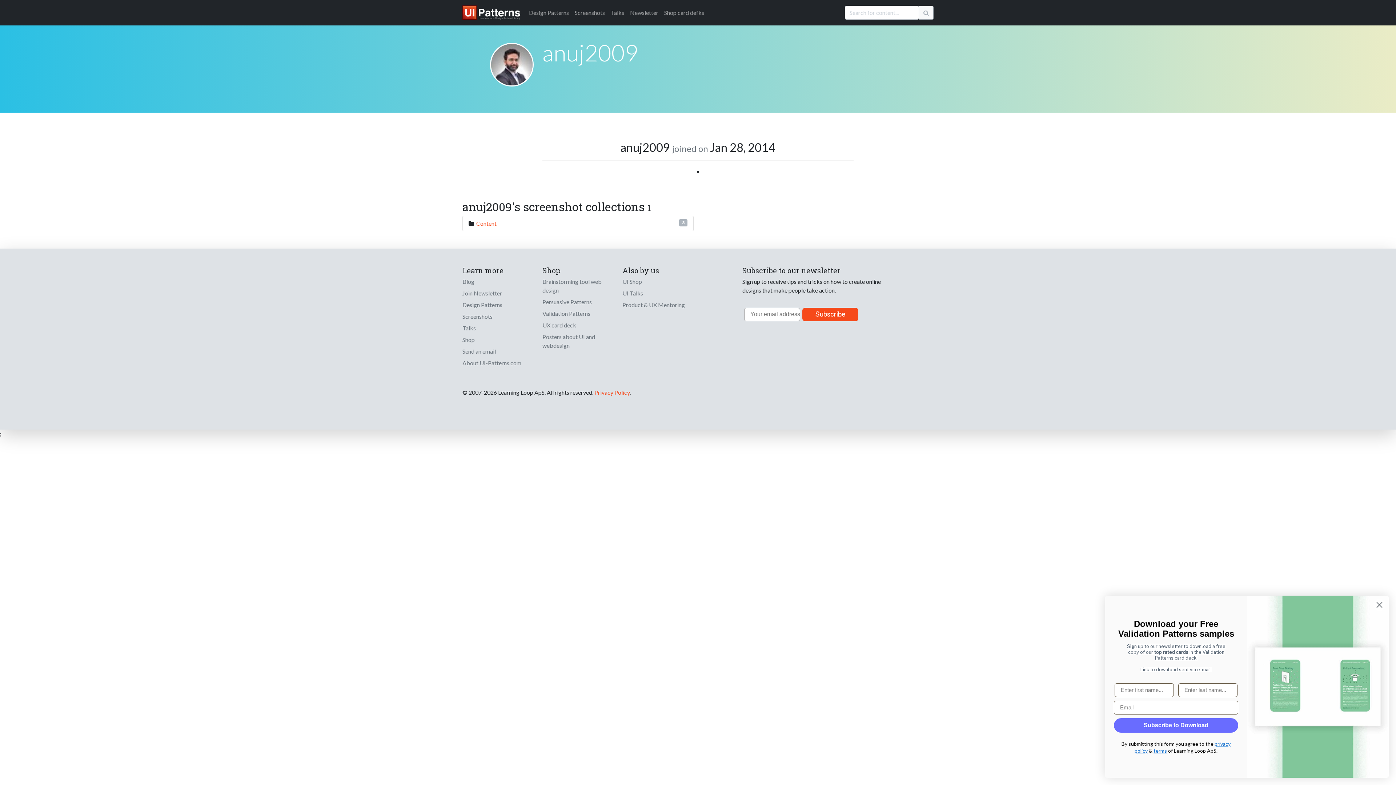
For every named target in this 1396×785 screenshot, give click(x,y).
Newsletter (644, 12)
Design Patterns (482, 304)
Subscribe (830, 314)
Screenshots (590, 12)
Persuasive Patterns (567, 301)
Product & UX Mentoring (653, 304)
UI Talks (632, 293)
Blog (468, 281)
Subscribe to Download (1176, 725)
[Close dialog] (1379, 605)
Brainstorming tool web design (572, 286)
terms (1160, 751)
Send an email (479, 351)
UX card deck (559, 325)
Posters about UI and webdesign (568, 341)
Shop (468, 339)
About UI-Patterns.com (491, 362)
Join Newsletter (482, 293)
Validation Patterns (566, 313)
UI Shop (632, 281)
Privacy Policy (612, 392)
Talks (617, 12)
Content (486, 223)
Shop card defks (684, 12)
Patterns (549, 12)
